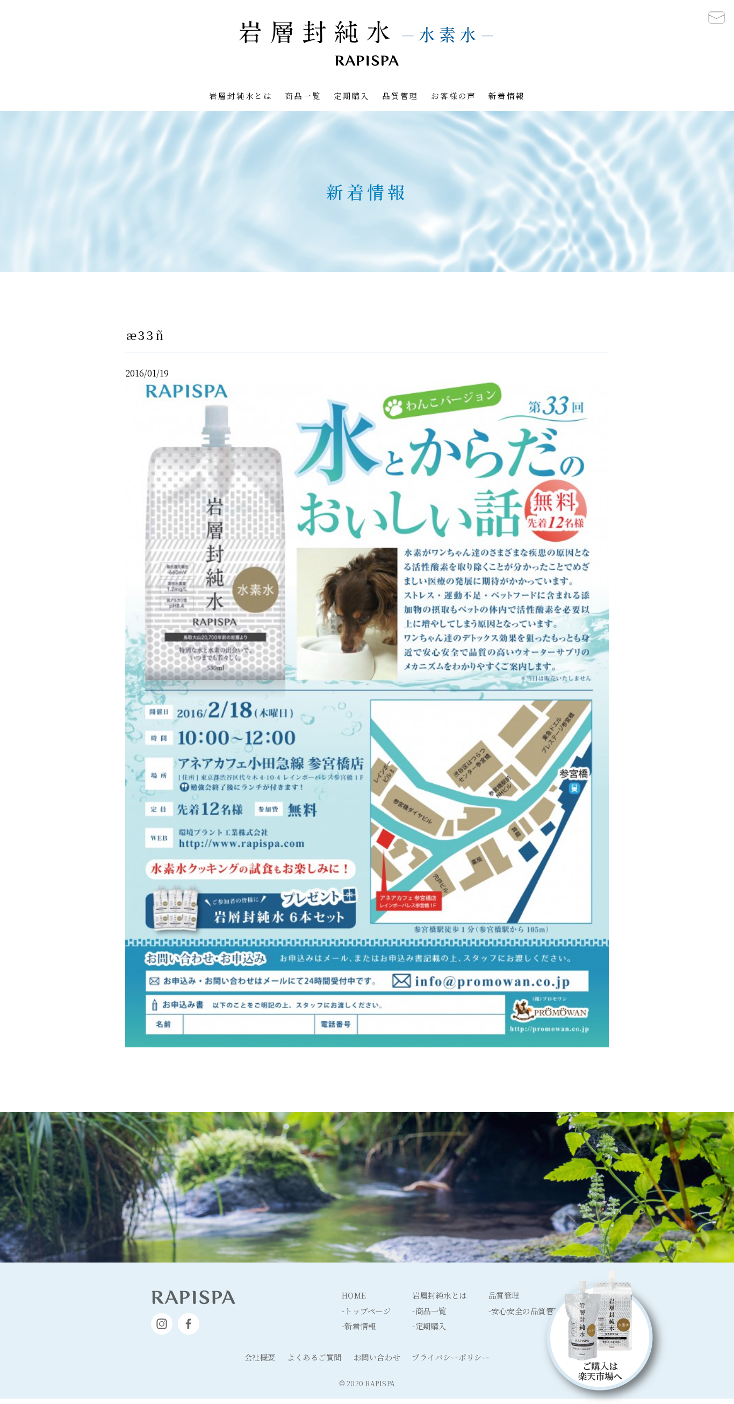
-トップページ (366, 1310)
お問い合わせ (377, 1357)
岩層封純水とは (240, 95)
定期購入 (352, 95)
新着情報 (506, 95)
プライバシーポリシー (451, 1357)
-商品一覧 (429, 1310)
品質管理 (400, 95)
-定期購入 (429, 1325)
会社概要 (260, 1357)
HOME (354, 1295)
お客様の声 (453, 95)
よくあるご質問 (314, 1357)
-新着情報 (359, 1325)
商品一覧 (303, 95)
